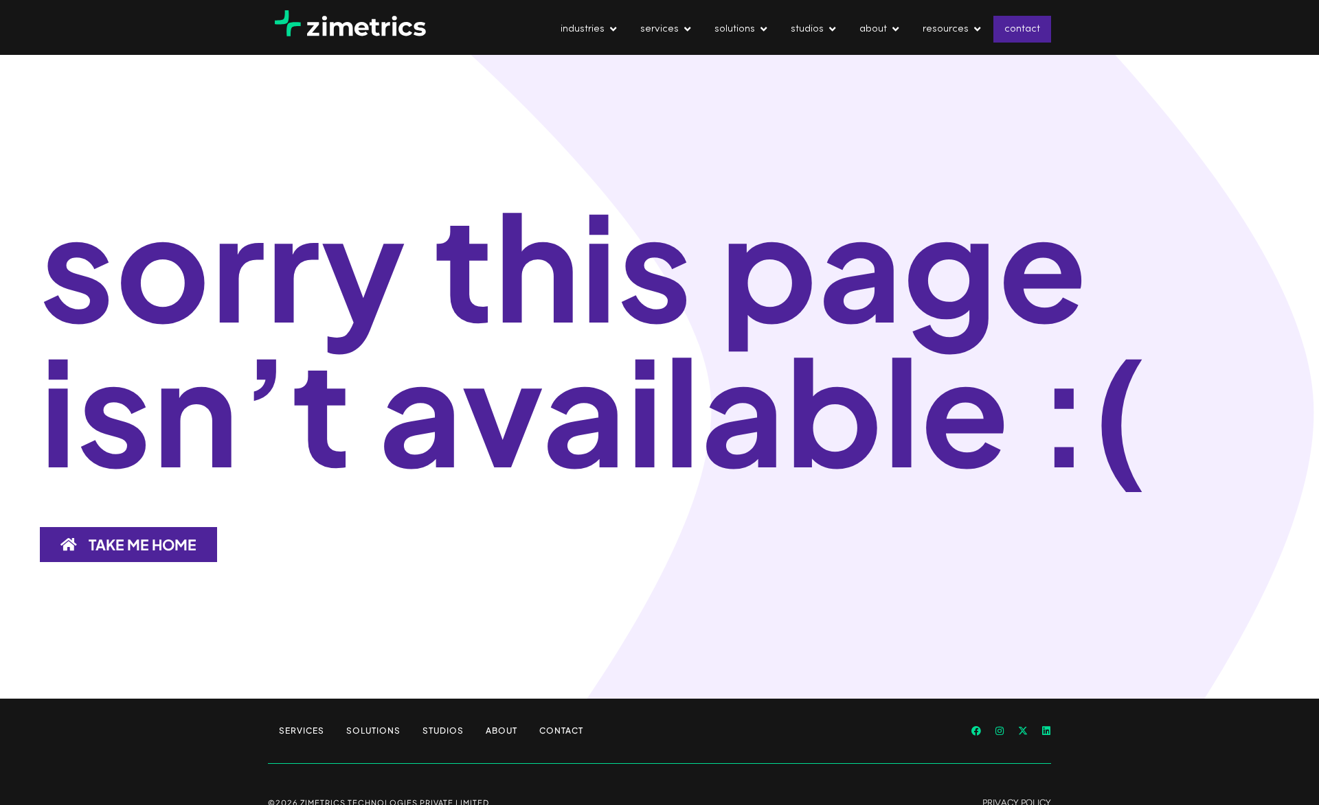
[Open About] (895, 29)
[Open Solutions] (763, 29)
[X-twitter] (1023, 731)
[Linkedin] (1046, 731)
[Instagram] (999, 731)
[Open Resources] (977, 29)
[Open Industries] (613, 29)
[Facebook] (976, 731)
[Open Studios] (832, 29)
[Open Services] (687, 29)
